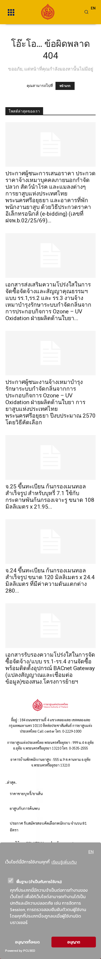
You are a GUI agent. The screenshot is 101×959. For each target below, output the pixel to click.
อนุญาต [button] (73, 942)
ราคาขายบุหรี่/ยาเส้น (26, 793)
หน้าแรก (65, 86)
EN (91, 851)
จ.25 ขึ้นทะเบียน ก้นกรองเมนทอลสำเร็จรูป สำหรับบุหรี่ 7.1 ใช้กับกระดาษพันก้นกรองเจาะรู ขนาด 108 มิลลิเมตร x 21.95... (49, 496)
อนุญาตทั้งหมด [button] (27, 942)
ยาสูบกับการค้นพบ (25, 808)
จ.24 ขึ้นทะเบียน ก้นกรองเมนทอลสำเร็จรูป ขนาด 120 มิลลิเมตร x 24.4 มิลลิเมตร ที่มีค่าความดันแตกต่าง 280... (50, 580)
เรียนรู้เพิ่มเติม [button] (64, 862)
